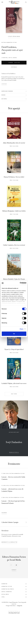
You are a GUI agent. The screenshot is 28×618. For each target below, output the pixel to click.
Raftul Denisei (13, 57)
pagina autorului (14, 452)
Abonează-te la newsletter (9, 542)
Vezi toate (14, 393)
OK (14, 333)
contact (14, 569)
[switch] (24, 313)
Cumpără (14, 62)
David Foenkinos (8, 46)
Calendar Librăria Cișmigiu (9, 522)
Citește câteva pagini (14, 36)
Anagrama (19, 605)
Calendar (4, 512)
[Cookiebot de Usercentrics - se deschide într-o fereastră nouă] (20, 283)
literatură (4, 57)
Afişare (21, 329)
